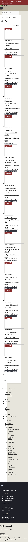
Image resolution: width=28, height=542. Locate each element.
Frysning (7, 401)
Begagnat (8, 392)
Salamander (11, 467)
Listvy (17, 25)
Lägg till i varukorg (11, 54)
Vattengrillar (12, 474)
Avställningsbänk (13, 429)
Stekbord (10, 471)
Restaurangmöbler (10, 416)
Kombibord (11, 452)
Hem (2, 17)
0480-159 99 (5, 1)
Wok (9, 476)
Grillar (10, 439)
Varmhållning (9, 424)
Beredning (8, 394)
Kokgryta (11, 448)
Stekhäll (10, 472)
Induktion (11, 441)
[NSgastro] (4, 5)
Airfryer (10, 427)
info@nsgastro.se (16, 1)
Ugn (6, 422)
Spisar (10, 469)
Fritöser (10, 437)
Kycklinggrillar (13, 459)
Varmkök (8, 17)
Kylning (7, 409)
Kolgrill (10, 450)
